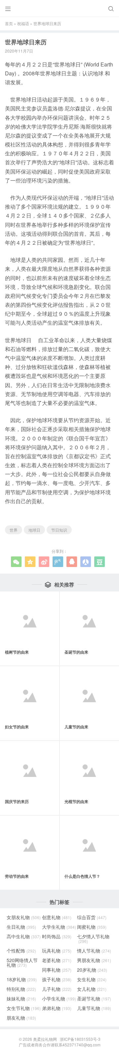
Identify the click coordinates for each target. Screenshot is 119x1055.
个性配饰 (21, 950)
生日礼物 (21, 926)
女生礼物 (91, 979)
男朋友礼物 (94, 960)
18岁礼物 (22, 979)
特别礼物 (21, 989)
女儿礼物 (91, 989)
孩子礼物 (56, 979)
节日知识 (59, 530)
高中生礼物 (24, 936)
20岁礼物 (92, 969)
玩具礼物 (56, 950)
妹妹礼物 (21, 998)
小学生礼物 (59, 998)
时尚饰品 (56, 936)
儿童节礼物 (94, 1008)
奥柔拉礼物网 (45, 1039)
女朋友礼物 (24, 917)
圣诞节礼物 (94, 998)
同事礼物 (56, 969)
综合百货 (91, 917)
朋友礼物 (21, 1017)
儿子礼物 (56, 989)
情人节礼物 (94, 950)
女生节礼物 (24, 1008)
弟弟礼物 (56, 1008)
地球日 (34, 530)
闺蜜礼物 (91, 926)
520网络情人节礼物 (22, 962)
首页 (9, 23)
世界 (14, 530)
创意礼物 (56, 917)
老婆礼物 (56, 960)
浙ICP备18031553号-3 (80, 1039)
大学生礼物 (59, 926)
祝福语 (23, 23)
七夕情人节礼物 (93, 938)
